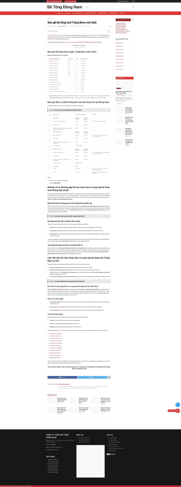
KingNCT (29, 486)
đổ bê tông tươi (56, 98)
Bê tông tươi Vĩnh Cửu (55, 353)
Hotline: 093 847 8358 (71, 1)
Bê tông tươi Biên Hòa (55, 336)
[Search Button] (133, 7)
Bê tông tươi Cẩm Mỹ (55, 350)
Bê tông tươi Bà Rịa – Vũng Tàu (123, 31)
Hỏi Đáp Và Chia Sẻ (102, 13)
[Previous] (78, 419)
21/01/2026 (60, 403)
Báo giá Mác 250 (119, 52)
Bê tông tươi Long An (120, 28)
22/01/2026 (60, 414)
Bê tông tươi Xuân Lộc (55, 355)
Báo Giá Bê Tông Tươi (89, 13)
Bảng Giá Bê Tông (113, 13)
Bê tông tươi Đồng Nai (121, 26)
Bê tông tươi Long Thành (56, 333)
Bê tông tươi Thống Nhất (56, 348)
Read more (119, 103)
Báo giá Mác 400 (119, 62)
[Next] (80, 419)
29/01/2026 (81, 404)
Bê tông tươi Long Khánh (56, 343)
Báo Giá (52, 18)
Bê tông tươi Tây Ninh (121, 24)
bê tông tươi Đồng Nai (62, 330)
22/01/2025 (103, 412)
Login (133, 1)
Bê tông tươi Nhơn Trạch (56, 338)
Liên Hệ (122, 13)
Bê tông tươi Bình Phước (121, 32)
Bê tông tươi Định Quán (55, 345)
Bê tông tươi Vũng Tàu (53, 468)
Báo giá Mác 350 (119, 59)
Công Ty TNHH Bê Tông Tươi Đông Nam (57, 35)
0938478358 (53, 444)
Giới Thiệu (67, 13)
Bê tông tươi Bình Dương (121, 29)
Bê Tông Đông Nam (62, 26)
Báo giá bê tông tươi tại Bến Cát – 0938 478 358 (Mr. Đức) (106, 409)
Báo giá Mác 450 (119, 66)
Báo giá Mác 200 (119, 49)
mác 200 (58, 195)
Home (49, 18)
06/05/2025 (81, 412)
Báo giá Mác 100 (119, 42)
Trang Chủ (60, 13)
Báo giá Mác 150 (119, 46)
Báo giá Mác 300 (119, 56)
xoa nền (56, 307)
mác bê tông (103, 302)
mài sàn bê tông (63, 307)
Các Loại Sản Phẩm (77, 13)
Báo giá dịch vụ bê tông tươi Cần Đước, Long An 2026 (62, 400)
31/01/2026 (103, 404)
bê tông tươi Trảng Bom (96, 35)
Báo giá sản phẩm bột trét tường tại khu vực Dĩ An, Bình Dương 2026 (129, 131)
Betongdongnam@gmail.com (55, 1)
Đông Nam (63, 289)
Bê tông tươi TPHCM (120, 23)
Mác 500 (56, 303)
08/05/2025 (71, 26)
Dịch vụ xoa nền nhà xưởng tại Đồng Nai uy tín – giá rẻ (84, 409)
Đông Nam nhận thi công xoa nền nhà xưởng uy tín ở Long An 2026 (129, 120)
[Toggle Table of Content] (107, 31)
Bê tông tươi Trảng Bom (56, 341)
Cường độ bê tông (53, 58)
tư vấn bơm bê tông (69, 42)
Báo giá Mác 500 (119, 69)
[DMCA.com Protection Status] (111, 454)
